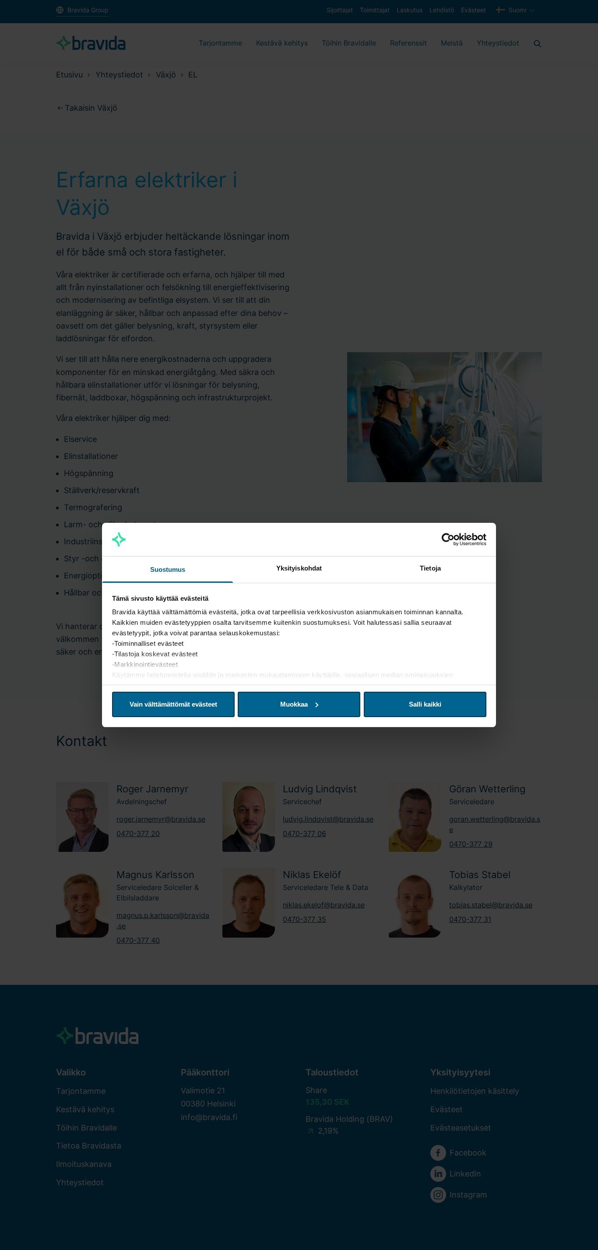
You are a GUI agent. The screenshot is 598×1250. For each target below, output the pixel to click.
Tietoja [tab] (430, 568)
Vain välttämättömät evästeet (173, 704)
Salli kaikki (425, 704)
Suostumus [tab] (168, 569)
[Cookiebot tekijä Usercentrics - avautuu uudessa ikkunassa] (448, 539)
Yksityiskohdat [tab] (299, 568)
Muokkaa (294, 704)
